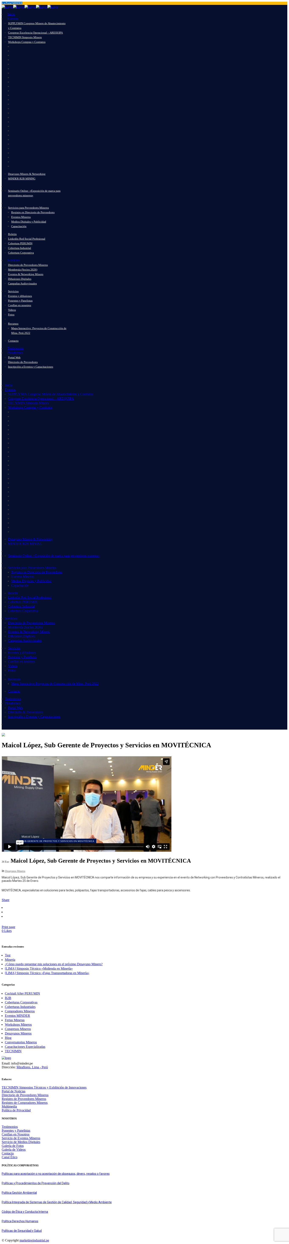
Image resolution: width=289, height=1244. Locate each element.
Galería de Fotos (13, 1145)
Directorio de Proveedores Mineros (25, 1095)
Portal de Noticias (13, 1091)
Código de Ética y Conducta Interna (25, 1211)
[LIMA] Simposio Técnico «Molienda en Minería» (39, 968)
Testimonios (10, 1126)
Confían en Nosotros (15, 1134)
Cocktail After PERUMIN (22, 993)
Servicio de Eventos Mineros (21, 1138)
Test (7, 955)
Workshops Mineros (18, 1024)
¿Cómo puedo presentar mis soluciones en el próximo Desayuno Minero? (54, 964)
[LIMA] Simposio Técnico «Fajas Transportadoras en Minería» (47, 973)
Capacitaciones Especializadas (25, 1046)
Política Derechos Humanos (20, 1221)
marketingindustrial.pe (34, 1240)
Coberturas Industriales (20, 1007)
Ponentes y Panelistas (16, 1130)
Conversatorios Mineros (21, 1042)
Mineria (10, 959)
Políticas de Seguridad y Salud (22, 1230)
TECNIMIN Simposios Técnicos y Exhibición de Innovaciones (44, 1087)
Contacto (8, 1153)
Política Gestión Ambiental (19, 1192)
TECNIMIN (13, 1051)
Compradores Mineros (20, 1011)
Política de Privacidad (16, 1110)
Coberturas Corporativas (21, 1002)
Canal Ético (9, 1157)
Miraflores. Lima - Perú (32, 1067)
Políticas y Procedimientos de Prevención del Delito (35, 1183)
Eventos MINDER (17, 1015)
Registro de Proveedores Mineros (24, 1099)
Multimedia (9, 1106)
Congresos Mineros (18, 1029)
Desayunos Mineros (15, 871)
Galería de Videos (14, 1149)
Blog (8, 1038)
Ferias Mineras (15, 1020)
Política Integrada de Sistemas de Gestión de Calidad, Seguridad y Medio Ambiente (57, 1202)
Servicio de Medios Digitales (21, 1142)
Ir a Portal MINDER (12, 3)
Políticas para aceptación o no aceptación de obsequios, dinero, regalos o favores (56, 1173)
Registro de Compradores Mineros (25, 1102)
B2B (8, 998)
